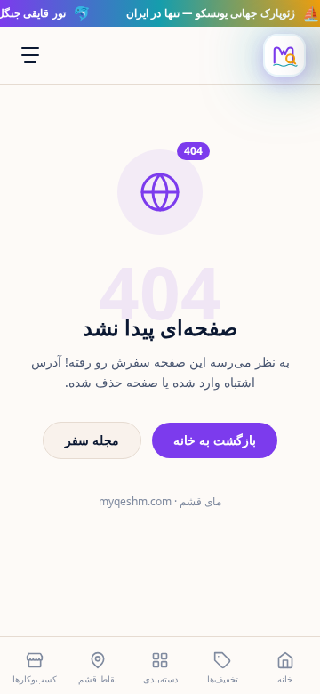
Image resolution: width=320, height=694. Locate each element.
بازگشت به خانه (214, 440)
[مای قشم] (284, 55)
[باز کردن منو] (30, 55)
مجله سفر (92, 440)
